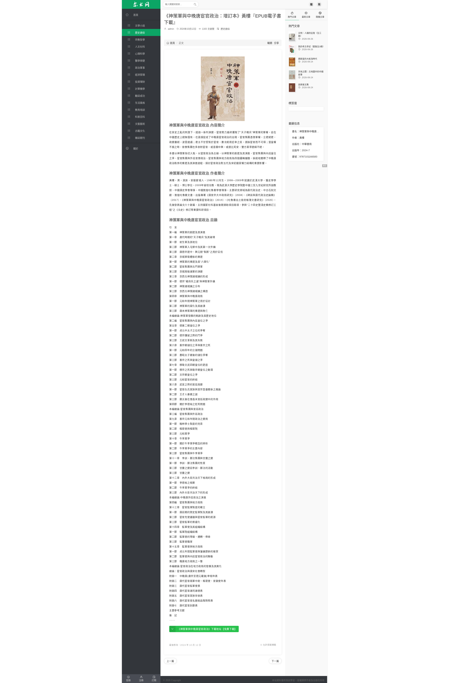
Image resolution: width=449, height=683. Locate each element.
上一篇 (170, 661)
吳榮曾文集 (303, 84)
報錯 (269, 43)
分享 (276, 43)
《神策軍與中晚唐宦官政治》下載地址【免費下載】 (207, 629)
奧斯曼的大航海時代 (307, 59)
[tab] (292, 14)
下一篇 (275, 661)
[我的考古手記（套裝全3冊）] (292, 49)
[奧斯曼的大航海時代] (292, 61)
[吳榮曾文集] (292, 87)
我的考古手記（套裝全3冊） (311, 46)
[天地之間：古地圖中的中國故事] (292, 75)
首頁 (171, 43)
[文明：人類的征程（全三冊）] (292, 36)
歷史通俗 (225, 29)
